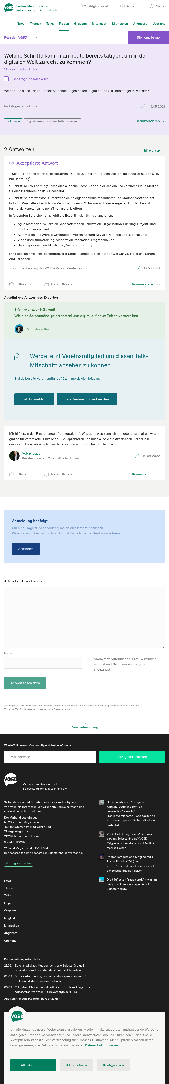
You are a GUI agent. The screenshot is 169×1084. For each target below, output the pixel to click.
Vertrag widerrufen (18, 863)
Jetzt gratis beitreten (132, 757)
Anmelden (26, 549)
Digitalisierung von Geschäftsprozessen (52, 121)
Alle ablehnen (76, 1065)
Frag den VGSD (15, 37)
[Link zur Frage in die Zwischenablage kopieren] (144, 106)
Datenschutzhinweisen (102, 1045)
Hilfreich (23, 284)
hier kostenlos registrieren (102, 533)
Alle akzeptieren (33, 1065)
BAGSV (40, 848)
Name (8, 653)
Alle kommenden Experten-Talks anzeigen (32, 999)
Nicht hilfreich (62, 284)
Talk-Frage (13, 121)
